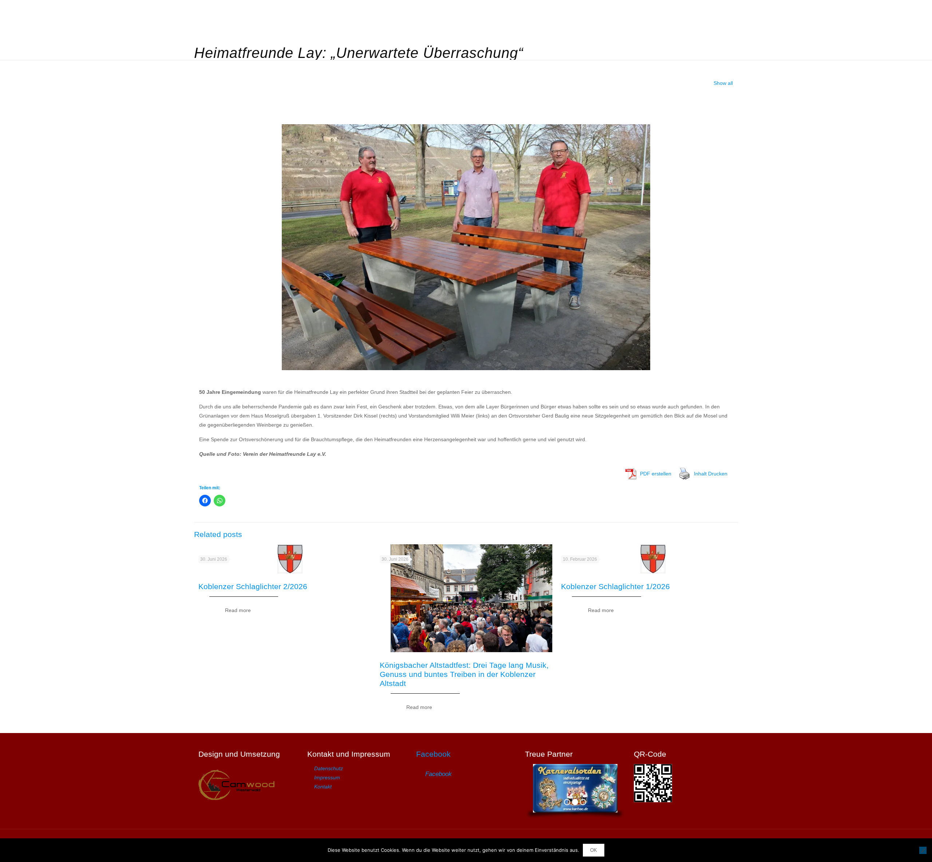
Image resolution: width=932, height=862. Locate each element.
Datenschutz (328, 768)
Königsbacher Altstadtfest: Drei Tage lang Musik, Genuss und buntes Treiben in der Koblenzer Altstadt (464, 674)
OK (593, 850)
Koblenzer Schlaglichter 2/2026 (252, 586)
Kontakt (323, 786)
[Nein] (923, 850)
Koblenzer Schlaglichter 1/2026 (615, 586)
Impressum (327, 777)
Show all (723, 83)
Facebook (433, 754)
